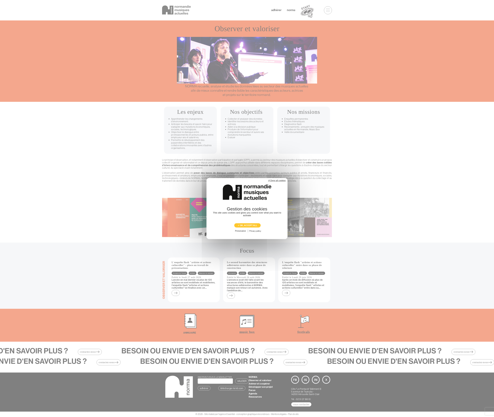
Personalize (240, 231)
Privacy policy (255, 231)
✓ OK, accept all (247, 225)
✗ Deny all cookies (277, 180)
